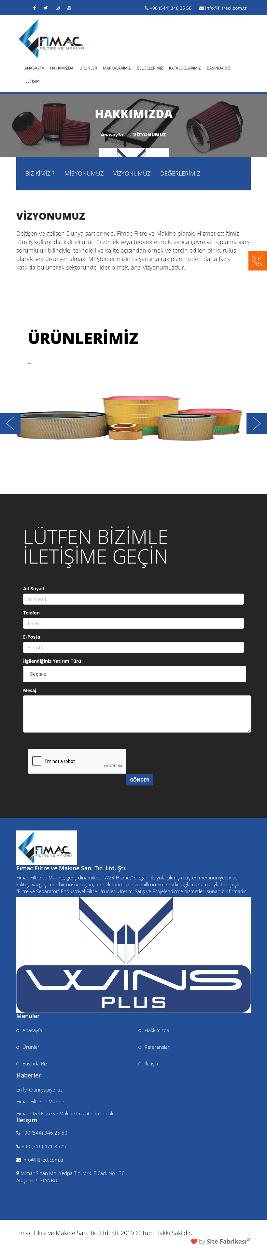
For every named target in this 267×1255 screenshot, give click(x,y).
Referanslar (157, 1047)
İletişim (152, 1063)
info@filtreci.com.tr (226, 8)
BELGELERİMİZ (150, 67)
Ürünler (30, 1047)
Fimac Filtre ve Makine (40, 1101)
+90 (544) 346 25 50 (170, 8)
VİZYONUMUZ (149, 135)
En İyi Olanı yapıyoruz (39, 1089)
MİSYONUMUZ (84, 173)
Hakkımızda (157, 1030)
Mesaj (29, 690)
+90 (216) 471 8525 (43, 1146)
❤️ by (220, 1241)
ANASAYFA (34, 67)
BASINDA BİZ (219, 67)
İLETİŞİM (32, 80)
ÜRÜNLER (88, 67)
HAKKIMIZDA (62, 67)
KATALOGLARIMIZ (185, 67)
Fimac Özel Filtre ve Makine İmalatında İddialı (64, 1113)
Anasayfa (112, 135)
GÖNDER (139, 780)
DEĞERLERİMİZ (180, 173)
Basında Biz (34, 1063)
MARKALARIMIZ (117, 67)
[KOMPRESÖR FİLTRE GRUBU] (133, 418)
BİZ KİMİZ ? (40, 173)
